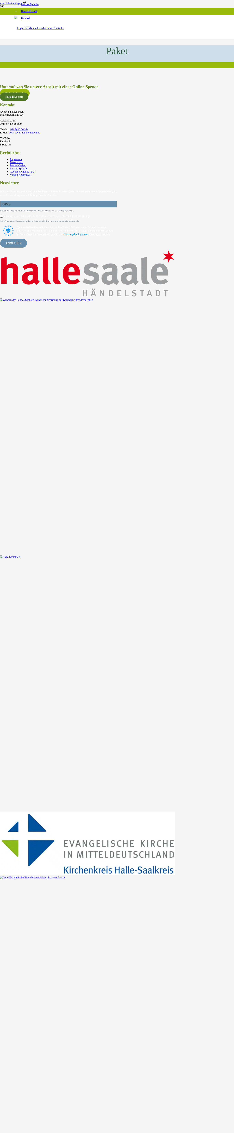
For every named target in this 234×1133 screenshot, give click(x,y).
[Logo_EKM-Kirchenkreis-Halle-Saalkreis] (87, 874)
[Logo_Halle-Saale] (87, 296)
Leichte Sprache (30, 4)
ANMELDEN (14, 243)
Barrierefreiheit (29, 11)
